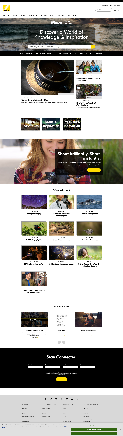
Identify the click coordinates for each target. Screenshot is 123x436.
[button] (9, 1)
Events (23, 411)
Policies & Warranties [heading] (90, 404)
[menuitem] (8, 15)
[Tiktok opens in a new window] (45, 399)
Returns (64, 413)
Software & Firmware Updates (48, 411)
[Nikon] (7, 6)
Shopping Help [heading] (68, 404)
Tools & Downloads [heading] (49, 404)
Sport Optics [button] (33, 15)
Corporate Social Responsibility (28, 416)
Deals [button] (52, 15)
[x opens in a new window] (67, 399)
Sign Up (63, 379)
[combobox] (103, 9)
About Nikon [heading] (26, 404)
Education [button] (61, 15)
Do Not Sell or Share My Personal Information (91, 418)
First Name (32, 365)
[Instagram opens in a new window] (56, 399)
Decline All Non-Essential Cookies (94, 429)
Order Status (65, 408)
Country (83, 365)
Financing (64, 416)
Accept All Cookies (94, 433)
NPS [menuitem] (69, 15)
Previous (59, 342)
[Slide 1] (58, 182)
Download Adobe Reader (47, 418)
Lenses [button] (15, 15)
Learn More (94, 170)
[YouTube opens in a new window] (51, 399)
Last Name (49, 365)
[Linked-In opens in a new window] (72, 398)
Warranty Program (86, 421)
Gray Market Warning (67, 421)
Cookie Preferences (86, 416)
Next (63, 342)
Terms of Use (85, 413)
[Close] (120, 429)
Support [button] (75, 15)
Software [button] (44, 15)
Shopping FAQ (65, 411)
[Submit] (110, 10)
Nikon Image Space (46, 416)
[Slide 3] (62, 182)
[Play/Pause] (65, 182)
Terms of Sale (85, 411)
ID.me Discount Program (67, 418)
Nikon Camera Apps (46, 408)
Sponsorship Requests (26, 418)
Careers (23, 413)
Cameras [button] (6, 15)
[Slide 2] (60, 182)
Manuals (44, 413)
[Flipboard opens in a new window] (77, 399)
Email (66, 365)
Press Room (24, 408)
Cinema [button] (23, 15)
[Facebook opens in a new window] (61, 399)
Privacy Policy (85, 408)
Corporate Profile (25, 421)
